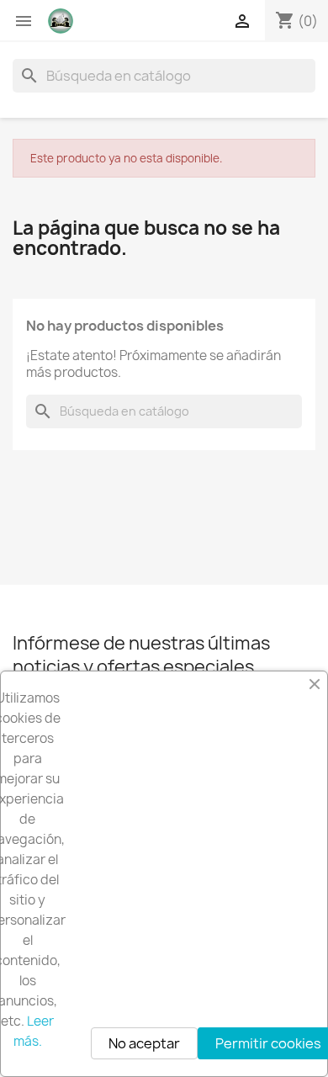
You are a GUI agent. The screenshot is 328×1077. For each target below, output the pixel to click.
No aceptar (144, 1043)
